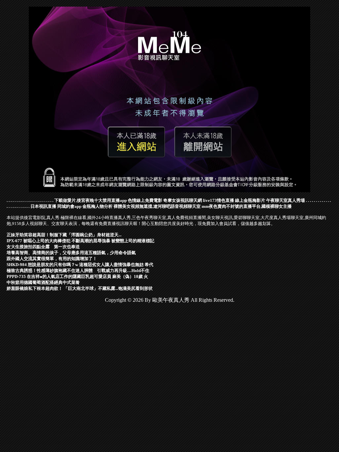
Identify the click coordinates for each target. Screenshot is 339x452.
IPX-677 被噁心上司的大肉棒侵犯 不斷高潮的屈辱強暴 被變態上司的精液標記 (80, 240)
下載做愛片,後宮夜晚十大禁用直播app (90, 200)
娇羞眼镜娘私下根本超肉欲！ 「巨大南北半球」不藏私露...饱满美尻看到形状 (80, 288)
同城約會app (69, 206)
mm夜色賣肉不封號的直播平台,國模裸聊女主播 (247, 206)
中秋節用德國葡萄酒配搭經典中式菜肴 (43, 282)
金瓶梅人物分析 (97, 206)
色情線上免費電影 (145, 200)
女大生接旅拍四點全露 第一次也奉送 (43, 246)
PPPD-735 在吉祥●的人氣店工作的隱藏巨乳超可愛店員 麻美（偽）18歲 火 (77, 276)
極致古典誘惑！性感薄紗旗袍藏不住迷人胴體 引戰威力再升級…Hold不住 (78, 270)
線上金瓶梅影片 (250, 200)
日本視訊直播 (43, 206)
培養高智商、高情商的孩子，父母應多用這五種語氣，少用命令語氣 (71, 252)
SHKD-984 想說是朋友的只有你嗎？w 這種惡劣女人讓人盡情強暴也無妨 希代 (80, 264)
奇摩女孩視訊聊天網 (182, 200)
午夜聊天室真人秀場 (285, 200)
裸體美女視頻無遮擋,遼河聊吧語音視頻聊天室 (157, 206)
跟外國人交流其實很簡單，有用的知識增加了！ (52, 258)
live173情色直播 (218, 200)
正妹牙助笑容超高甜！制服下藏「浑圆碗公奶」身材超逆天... (64, 234)
